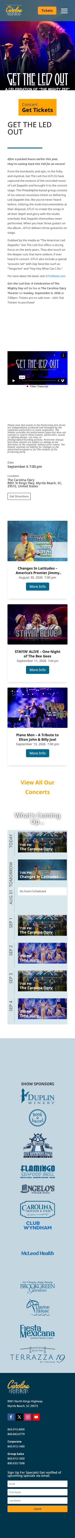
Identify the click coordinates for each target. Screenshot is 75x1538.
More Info (37, 586)
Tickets (47, 10)
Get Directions (19, 496)
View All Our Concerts (37, 787)
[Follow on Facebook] (11, 1417)
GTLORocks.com (55, 276)
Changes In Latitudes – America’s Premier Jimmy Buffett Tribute (37, 570)
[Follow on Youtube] (36, 1417)
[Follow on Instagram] (27, 1417)
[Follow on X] (19, 1417)
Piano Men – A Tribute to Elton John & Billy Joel (37, 737)
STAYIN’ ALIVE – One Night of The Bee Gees (37, 653)
